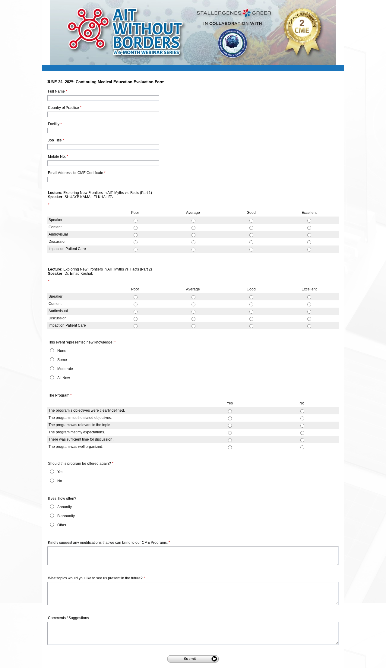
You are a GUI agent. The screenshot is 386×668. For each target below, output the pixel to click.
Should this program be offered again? (80, 463)
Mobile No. (58, 156)
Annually (64, 507)
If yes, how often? (62, 498)
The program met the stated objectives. (80, 418)
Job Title (56, 140)
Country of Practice (64, 108)
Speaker (55, 220)
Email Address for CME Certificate (77, 173)
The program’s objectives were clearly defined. (87, 410)
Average (193, 213)
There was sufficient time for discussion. (81, 439)
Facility (55, 124)
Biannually (66, 516)
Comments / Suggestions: (69, 618)
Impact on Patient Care (67, 249)
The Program (60, 395)
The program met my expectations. (77, 432)
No (301, 403)
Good (251, 213)
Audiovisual (58, 234)
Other (61, 525)
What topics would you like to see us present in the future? (96, 578)
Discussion (58, 241)
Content (55, 227)
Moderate (65, 369)
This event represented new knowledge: (82, 342)
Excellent (309, 213)
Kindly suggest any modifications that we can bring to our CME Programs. (109, 542)
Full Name (57, 91)
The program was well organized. (76, 447)
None (61, 351)
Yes (230, 403)
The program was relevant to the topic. (80, 425)
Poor (135, 213)
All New (63, 378)
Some (62, 360)
